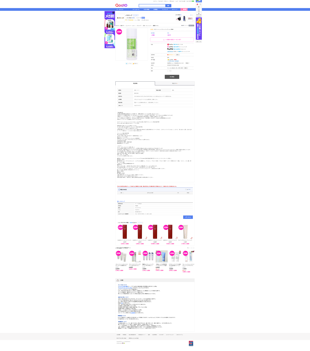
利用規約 (124, 334)
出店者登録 (154, 334)
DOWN (200, 42)
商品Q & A (174, 83)
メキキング (128, 15)
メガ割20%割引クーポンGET (173, 39)
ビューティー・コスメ (130, 25)
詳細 (177, 54)
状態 (121, 192)
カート (199, 8)
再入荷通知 (172, 76)
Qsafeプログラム (179, 334)
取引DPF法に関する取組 (121, 338)
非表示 (189, 189)
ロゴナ (151, 29)
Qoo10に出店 (182, 1)
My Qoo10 (161, 1)
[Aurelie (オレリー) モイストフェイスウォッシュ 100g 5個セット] (155, 231)
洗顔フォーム (155, 25)
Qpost (172, 1)
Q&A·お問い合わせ (145, 20)
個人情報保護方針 (132, 334)
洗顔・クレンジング (147, 25)
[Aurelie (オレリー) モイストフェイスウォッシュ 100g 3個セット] (170, 231)
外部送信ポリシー (141, 334)
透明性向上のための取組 (133, 338)
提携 (149, 334)
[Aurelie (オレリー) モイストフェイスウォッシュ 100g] (124, 231)
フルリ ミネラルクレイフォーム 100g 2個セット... (185, 240)
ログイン (155, 1)
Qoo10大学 (189, 1)
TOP (197, 41)
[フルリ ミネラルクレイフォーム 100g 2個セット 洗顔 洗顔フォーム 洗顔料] (185, 231)
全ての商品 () (130, 17)
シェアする (129, 63)
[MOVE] (184, 9)
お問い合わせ (188, 217)
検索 (168, 5)
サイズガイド (199, 16)
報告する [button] (135, 63)
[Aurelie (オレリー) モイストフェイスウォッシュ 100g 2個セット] (140, 231)
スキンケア (139, 25)
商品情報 (135, 83)
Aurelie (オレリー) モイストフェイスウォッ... (124, 240)
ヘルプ (176, 1)
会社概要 (118, 334)
